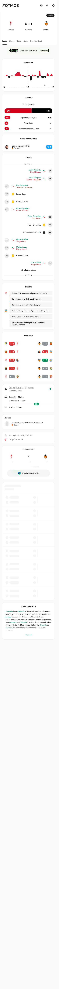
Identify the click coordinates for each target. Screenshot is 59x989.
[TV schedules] (41, 5)
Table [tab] (19, 41)
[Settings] (53, 5)
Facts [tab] (4, 41)
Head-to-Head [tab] (36, 41)
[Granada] (11, 458)
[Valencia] (45, 458)
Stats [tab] (26, 41)
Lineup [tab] (12, 41)
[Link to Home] (10, 5)
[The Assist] (28, 50)
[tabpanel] (28, 325)
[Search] (47, 5)
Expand (29, 635)
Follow (50, 15)
